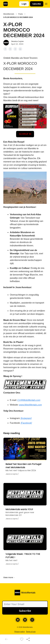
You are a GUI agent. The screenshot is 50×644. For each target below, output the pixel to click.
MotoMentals (8, 14)
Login (24, 3)
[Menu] (46, 3)
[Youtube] (18, 620)
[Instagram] (26, 418)
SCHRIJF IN (25, 134)
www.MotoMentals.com (30, 405)
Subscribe (36, 3)
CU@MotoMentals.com (28, 400)
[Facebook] (26, 423)
